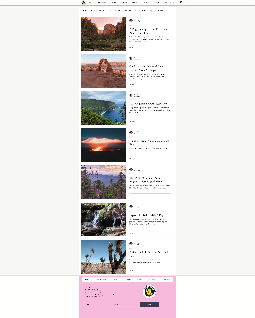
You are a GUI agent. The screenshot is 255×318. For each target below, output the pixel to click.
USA (109, 11)
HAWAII (131, 99)
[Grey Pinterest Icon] (174, 2)
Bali (136, 11)
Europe (152, 11)
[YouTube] (166, 2)
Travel (93, 11)
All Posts (84, 11)
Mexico (117, 11)
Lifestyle (101, 11)
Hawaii (143, 11)
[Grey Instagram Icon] (170, 2)
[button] (172, 11)
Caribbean (127, 11)
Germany (161, 11)
